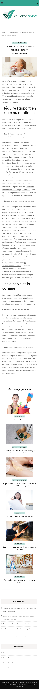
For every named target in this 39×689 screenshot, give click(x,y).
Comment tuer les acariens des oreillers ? (19, 516)
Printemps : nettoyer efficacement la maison (19, 420)
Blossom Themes (26, 684)
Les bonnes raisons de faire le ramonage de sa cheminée (19, 548)
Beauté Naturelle (19, 480)
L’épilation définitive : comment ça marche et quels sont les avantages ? (19, 484)
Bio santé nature (18, 682)
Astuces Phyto (7, 658)
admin (16, 53)
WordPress (20, 686)
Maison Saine (19, 416)
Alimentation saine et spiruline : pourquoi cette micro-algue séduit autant (19, 451)
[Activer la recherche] (37, 3)
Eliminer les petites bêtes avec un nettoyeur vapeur (19, 581)
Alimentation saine (19, 42)
